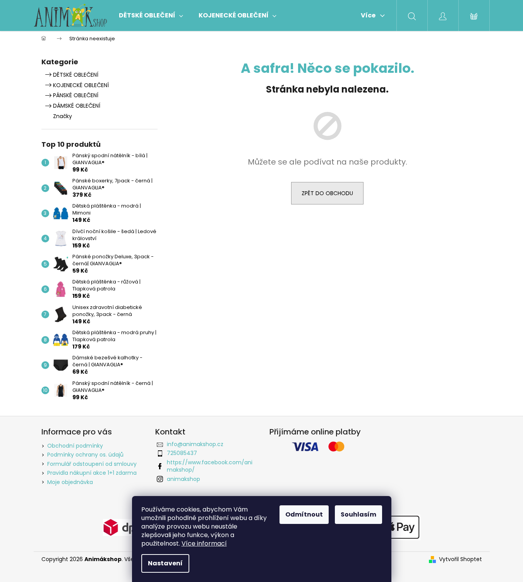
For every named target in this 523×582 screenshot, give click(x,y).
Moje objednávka (70, 482)
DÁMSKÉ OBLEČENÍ (76, 106)
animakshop (183, 479)
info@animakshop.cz (195, 444)
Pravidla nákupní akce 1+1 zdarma (92, 473)
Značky (62, 116)
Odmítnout (304, 514)
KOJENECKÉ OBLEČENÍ (81, 85)
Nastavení (165, 563)
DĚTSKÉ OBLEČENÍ (75, 75)
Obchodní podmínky (75, 446)
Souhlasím (358, 514)
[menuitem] (151, 15)
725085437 (182, 453)
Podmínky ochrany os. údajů (85, 454)
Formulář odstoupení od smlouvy (92, 464)
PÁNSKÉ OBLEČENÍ (75, 95)
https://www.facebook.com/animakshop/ (209, 466)
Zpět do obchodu (327, 193)
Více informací (204, 543)
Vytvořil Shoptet (460, 559)
